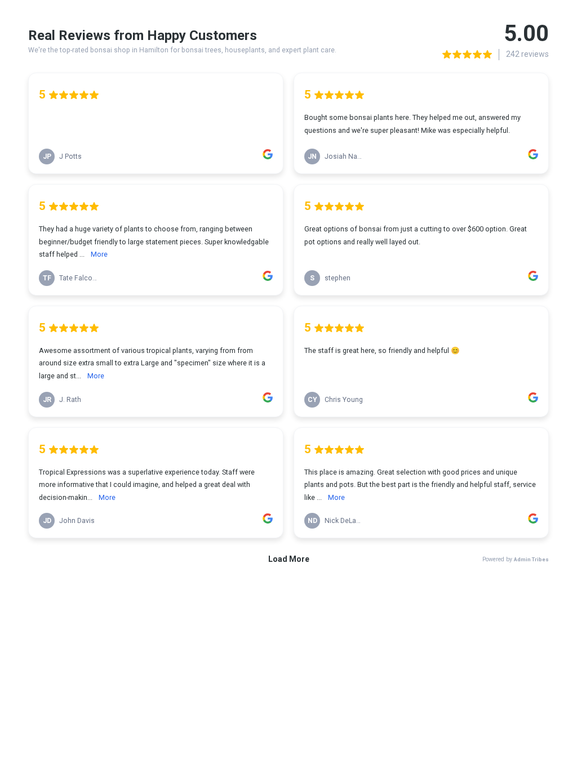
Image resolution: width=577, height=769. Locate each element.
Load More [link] (288, 559)
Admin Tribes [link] (531, 559)
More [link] (99, 254)
